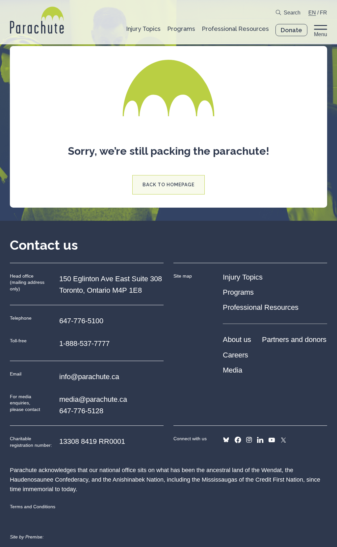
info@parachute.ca (89, 377)
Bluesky (226, 440)
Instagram (249, 440)
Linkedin (260, 440)
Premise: (34, 536)
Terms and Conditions (32, 506)
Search (292, 12)
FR (323, 12)
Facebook (238, 440)
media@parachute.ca (93, 399)
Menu (320, 34)
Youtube (272, 440)
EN (312, 12)
